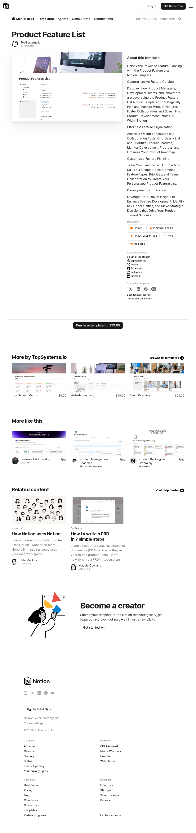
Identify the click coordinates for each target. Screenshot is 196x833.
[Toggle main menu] (191, 6)
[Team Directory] (157, 377)
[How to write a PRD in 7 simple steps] (98, 510)
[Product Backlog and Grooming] (157, 441)
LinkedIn (135, 276)
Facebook (136, 268)
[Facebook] (146, 289)
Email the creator (140, 256)
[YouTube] (52, 693)
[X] (130, 289)
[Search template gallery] (179, 18)
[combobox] (159, 19)
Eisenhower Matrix (24, 395)
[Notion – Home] (6, 6)
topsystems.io (138, 260)
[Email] (153, 289)
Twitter (135, 264)
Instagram (136, 272)
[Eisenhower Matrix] (39, 377)
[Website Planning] (98, 377)
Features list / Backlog (35, 459)
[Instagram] (26, 693)
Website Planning (82, 395)
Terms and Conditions (139, 298)
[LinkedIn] (138, 289)
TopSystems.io (30, 42)
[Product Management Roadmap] (98, 441)
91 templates (27, 45)
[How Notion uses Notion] (39, 510)
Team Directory (140, 395)
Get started (93, 627)
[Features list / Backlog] (39, 441)
